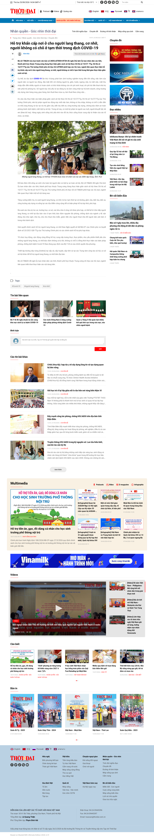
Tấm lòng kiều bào (69, 760)
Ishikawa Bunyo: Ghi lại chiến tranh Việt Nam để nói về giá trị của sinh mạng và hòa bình (125, 139)
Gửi (100, 349)
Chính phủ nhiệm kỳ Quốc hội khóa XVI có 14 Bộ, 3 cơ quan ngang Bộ (133, 535)
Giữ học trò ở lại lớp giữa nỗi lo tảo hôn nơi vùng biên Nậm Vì (74, 390)
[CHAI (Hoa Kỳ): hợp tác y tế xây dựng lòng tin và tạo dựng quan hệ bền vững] (27, 372)
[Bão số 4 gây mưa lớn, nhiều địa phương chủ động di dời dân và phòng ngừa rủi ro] (127, 210)
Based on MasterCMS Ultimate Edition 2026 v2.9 (29, 835)
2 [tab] (77, 680)
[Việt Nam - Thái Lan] (104, 711)
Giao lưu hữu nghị (110, 799)
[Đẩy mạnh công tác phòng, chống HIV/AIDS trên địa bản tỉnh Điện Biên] (27, 424)
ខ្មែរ (129, 11)
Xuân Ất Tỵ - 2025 (17, 730)
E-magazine (124, 485)
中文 (107, 11)
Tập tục (45, 796)
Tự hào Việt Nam (69, 763)
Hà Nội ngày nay (89, 787)
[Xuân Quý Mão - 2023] (132, 711)
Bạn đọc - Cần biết (135, 675)
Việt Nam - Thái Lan (101, 730)
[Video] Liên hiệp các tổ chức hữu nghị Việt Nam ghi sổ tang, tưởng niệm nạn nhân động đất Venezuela (134, 625)
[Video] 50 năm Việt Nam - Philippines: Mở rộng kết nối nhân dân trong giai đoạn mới (135, 588)
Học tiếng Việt (68, 776)
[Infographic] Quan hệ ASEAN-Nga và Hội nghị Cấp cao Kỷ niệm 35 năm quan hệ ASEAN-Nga (87, 507)
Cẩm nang (139, 31)
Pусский (118, 11)
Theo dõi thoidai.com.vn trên (84, 54)
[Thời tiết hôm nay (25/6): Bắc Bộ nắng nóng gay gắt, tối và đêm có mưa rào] (132, 656)
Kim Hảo (26, 54)
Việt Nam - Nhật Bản (73, 730)
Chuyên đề (94, 31)
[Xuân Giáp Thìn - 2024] (50, 711)
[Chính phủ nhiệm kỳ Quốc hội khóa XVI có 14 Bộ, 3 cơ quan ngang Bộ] (133, 524)
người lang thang (32, 286)
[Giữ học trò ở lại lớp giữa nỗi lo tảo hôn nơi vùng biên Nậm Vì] (27, 398)
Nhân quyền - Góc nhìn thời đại (68, 20)
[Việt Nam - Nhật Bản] (77, 711)
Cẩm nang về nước (69, 767)
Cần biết (14, 644)
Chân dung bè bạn (49, 763)
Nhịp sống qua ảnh (125, 31)
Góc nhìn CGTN (68, 793)
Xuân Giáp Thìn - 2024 (47, 730)
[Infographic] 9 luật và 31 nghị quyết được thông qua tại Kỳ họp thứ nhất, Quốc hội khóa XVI (88, 536)
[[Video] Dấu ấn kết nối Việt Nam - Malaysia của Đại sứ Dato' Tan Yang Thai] (117, 603)
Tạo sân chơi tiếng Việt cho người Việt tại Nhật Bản (119, 168)
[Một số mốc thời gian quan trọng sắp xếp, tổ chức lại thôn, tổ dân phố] (111, 495)
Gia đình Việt (89, 20)
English (96, 11)
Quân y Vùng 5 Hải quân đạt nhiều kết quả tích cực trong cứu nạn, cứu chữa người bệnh (90, 322)
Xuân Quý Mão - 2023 (128, 730)
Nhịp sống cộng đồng (71, 770)
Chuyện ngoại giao (45, 20)
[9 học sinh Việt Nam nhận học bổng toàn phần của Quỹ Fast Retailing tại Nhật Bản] (77, 656)
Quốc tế (101, 20)
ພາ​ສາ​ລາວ (140, 11)
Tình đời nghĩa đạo (79, 31)
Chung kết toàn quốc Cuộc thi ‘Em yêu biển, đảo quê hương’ (118, 240)
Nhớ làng (45, 793)
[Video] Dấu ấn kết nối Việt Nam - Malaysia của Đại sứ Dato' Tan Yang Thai (134, 605)
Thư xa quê (66, 773)
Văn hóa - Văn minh (70, 790)
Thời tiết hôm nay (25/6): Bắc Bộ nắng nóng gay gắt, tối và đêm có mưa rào (132, 668)
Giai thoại (86, 763)
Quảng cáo (67, 11)
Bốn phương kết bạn (50, 760)
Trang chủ (17, 38)
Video (111, 485)
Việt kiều (30, 20)
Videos (56, 11)
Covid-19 (16, 286)
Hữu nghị (19, 20)
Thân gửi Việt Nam (49, 767)
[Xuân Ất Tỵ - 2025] (22, 711)
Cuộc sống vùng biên (111, 790)
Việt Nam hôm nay (115, 20)
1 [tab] (76, 680)
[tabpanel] (22, 663)
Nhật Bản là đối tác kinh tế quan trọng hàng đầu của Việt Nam (133, 506)
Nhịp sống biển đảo (110, 793)
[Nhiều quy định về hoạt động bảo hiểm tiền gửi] (104, 656)
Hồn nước (46, 790)
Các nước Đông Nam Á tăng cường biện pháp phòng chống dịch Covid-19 (57, 322)
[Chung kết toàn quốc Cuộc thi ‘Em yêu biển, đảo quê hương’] (137, 240)
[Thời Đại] (23, 11)
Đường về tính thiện (108, 31)
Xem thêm (58, 469)
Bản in (13, 688)
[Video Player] (58, 608)
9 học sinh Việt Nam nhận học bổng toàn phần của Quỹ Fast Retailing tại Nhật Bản (76, 668)
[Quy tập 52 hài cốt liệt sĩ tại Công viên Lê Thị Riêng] (137, 154)
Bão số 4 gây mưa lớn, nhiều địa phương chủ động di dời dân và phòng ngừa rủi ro (126, 226)
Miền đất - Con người (111, 787)
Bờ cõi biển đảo (132, 20)
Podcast (46, 11)
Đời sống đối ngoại (90, 760)
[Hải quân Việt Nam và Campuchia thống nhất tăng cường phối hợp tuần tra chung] (137, 254)
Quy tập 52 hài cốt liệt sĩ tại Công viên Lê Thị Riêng (118, 154)
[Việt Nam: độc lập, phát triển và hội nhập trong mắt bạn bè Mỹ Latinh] (137, 182)
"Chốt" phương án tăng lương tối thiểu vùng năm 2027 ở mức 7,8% (49, 668)
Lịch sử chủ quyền (110, 796)
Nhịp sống (66, 787)
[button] (58, 608)
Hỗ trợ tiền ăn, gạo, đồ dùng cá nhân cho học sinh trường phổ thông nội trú (40, 530)
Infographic (139, 485)
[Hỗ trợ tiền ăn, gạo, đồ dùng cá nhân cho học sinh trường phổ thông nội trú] (42, 507)
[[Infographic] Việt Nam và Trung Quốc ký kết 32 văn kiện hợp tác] (111, 524)
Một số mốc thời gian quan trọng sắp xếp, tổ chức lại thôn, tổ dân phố (111, 506)
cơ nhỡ (47, 286)
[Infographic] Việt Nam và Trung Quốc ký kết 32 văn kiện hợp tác (110, 535)
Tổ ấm (44, 787)
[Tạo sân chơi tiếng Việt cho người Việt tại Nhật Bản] (137, 168)
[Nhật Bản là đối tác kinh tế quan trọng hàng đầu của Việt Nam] (133, 495)
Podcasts (100, 485)
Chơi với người (88, 767)
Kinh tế (104, 672)
